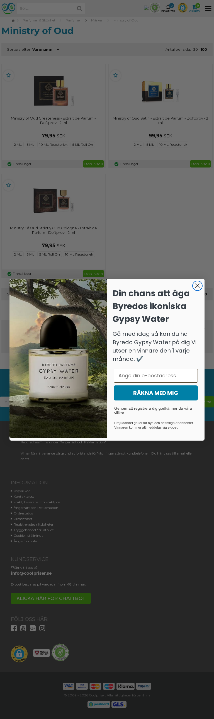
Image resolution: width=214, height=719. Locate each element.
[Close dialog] (197, 286)
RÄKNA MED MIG (155, 393)
